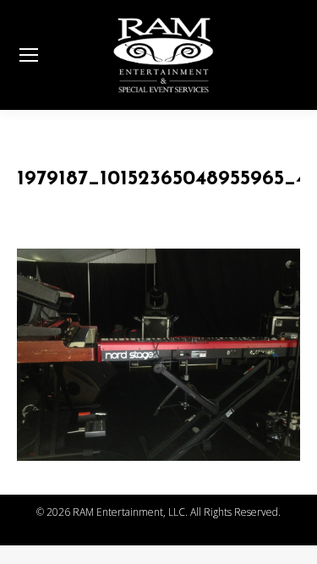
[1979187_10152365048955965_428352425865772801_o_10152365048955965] (158, 355)
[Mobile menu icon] (29, 55)
